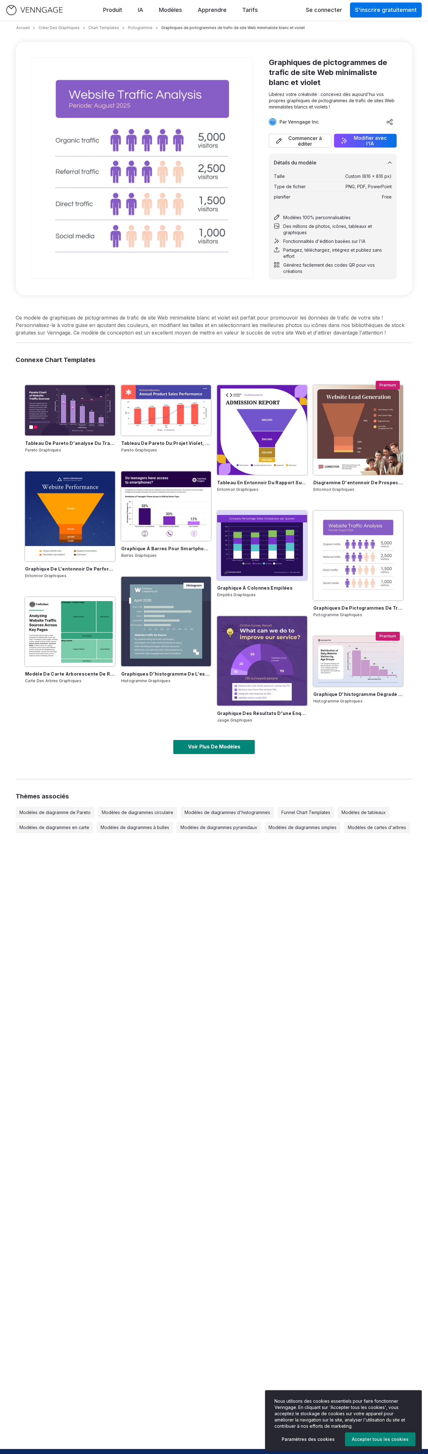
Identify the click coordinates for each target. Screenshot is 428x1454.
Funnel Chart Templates (305, 812)
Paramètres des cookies (308, 1439)
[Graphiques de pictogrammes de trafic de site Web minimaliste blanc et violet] (358, 556)
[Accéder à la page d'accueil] (34, 10)
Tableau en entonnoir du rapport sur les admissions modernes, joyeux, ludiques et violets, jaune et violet (262, 482)
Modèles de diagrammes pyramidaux (218, 827)
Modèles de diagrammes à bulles (135, 827)
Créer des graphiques (59, 27)
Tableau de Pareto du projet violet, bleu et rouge (166, 443)
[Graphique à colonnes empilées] (262, 545)
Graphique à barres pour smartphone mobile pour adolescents (166, 548)
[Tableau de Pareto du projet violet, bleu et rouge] (166, 410)
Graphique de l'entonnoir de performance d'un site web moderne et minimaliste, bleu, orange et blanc (70, 568)
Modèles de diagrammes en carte (54, 827)
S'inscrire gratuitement (386, 10)
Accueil (23, 27)
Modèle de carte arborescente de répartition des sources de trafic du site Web (70, 674)
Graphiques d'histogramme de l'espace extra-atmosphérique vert (166, 674)
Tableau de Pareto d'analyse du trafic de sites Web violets (70, 443)
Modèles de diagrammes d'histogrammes (227, 812)
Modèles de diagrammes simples (303, 827)
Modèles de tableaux (364, 812)
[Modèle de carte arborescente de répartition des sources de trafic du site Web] (70, 632)
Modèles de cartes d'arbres (377, 827)
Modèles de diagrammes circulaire (137, 812)
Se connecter (324, 10)
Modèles (170, 10)
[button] (300, 141)
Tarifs (250, 10)
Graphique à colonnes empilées (255, 588)
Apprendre (212, 10)
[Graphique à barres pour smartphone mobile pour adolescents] (166, 506)
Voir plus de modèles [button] (214, 746)
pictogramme (140, 27)
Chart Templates (103, 27)
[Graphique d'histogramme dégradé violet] (358, 661)
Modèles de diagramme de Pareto (55, 812)
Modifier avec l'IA (370, 141)
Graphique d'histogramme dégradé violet (358, 694)
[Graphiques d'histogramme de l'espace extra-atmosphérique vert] (166, 622)
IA (140, 10)
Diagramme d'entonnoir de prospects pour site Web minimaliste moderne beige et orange (358, 482)
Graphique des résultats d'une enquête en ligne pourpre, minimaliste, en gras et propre (262, 713)
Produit (112, 10)
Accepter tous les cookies (380, 1439)
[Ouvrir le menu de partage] (390, 122)
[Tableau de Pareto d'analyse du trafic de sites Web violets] (70, 410)
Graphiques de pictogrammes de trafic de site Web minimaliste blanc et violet (358, 608)
